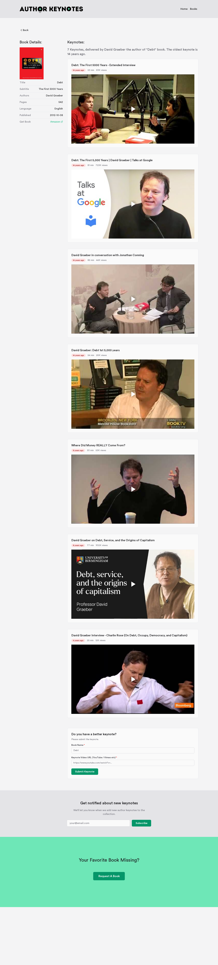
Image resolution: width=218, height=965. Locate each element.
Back (25, 30)
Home (184, 9)
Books (193, 9)
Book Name (78, 745)
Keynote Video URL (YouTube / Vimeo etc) (94, 757)
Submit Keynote (84, 771)
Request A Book (109, 876)
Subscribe (141, 823)
